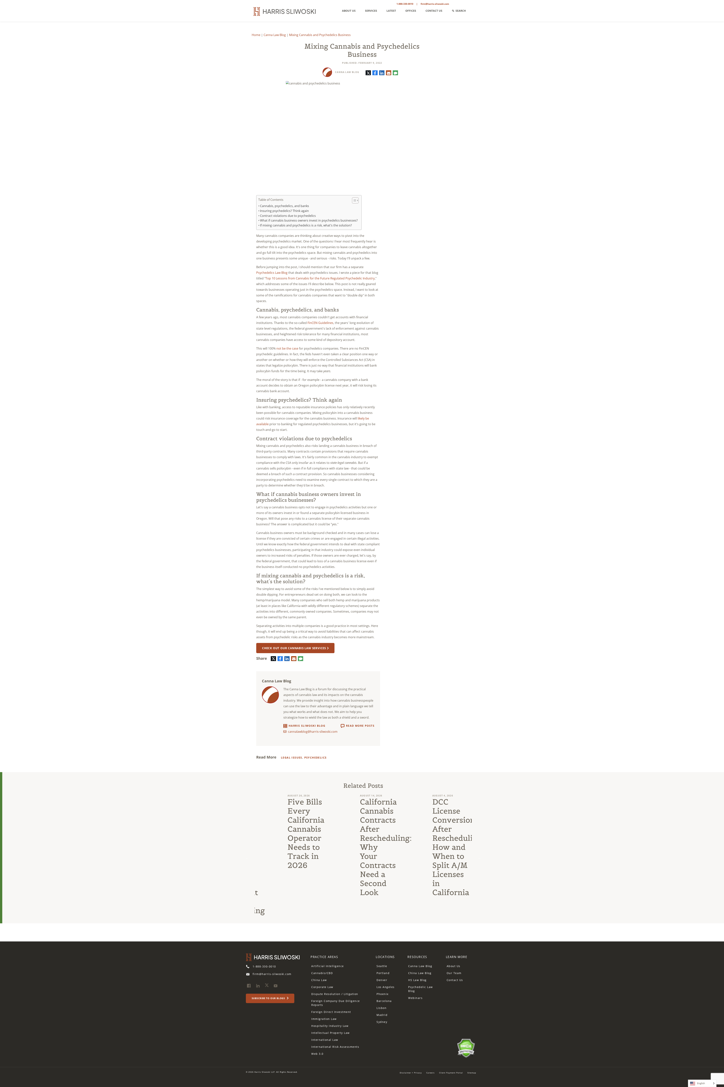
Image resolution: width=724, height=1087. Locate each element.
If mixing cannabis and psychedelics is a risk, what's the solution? (306, 225)
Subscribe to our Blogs (269, 998)
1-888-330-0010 (405, 3)
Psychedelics (315, 757)
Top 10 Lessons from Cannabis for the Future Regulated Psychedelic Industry (320, 278)
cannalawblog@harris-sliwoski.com (312, 732)
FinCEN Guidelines (320, 323)
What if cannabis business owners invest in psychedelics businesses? (309, 220)
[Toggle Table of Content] (353, 200)
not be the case (287, 348)
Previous (247, 858)
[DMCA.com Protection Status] (466, 1048)
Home (256, 35)
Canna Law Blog (275, 35)
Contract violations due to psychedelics (288, 216)
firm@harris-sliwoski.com (435, 3)
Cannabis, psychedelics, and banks (284, 206)
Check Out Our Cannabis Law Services (294, 648)
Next (479, 858)
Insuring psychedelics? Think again (284, 211)
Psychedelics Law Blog (272, 273)
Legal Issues (291, 757)
